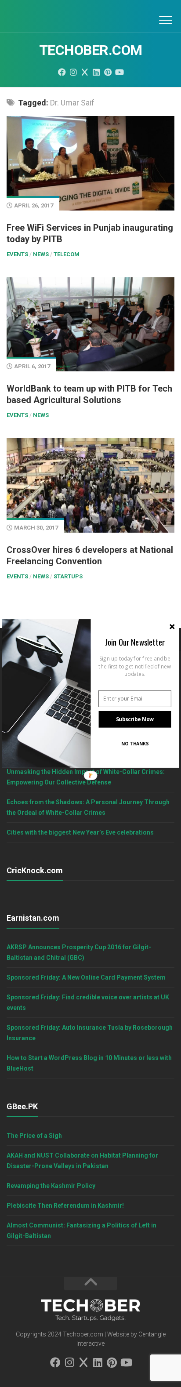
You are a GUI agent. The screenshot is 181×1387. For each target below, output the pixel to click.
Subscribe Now (135, 719)
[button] (135, 641)
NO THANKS (134, 744)
